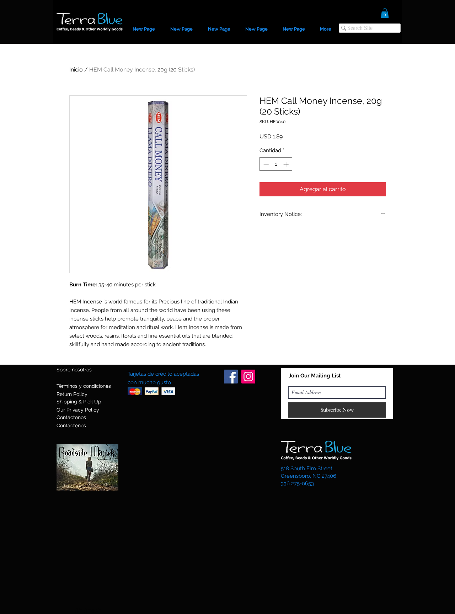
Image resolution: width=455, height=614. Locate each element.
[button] (385, 13)
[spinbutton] (276, 164)
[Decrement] (265, 164)
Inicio (76, 69)
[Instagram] (248, 376)
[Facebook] (231, 376)
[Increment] (286, 164)
